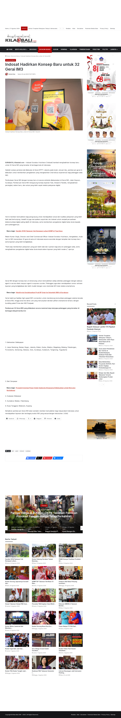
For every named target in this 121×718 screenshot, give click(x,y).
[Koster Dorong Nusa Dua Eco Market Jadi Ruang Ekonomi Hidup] (44, 617)
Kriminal (64, 49)
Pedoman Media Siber (91, 28)
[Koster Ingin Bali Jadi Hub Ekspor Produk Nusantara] (17, 640)
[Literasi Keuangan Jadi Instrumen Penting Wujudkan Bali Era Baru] (71, 662)
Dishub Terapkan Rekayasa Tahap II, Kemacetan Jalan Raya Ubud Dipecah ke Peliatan (106, 339)
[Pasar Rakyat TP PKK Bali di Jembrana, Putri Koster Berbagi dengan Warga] (71, 617)
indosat (22, 451)
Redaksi (68, 28)
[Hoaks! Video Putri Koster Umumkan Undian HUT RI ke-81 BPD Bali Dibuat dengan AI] (71, 640)
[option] (13, 528)
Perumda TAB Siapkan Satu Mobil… (44, 604)
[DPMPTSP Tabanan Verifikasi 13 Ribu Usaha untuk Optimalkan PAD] (44, 573)
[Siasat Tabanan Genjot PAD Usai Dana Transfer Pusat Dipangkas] (17, 595)
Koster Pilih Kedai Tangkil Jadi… (16, 671)
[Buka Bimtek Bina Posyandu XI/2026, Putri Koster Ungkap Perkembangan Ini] (92, 364)
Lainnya (113, 49)
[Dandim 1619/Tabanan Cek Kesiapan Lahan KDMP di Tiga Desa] (17, 550)
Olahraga (73, 49)
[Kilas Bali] (20, 38)
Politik (105, 49)
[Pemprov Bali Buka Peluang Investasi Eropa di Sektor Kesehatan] (71, 573)
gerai (17, 451)
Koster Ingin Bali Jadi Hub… (14, 649)
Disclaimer (80, 28)
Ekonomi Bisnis (44, 49)
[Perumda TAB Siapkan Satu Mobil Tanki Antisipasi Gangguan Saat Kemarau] (44, 595)
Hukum (55, 49)
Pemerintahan (85, 49)
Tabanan (21, 505)
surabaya (28, 451)
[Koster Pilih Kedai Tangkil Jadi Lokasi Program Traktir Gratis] (17, 662)
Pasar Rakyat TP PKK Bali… (68, 626)
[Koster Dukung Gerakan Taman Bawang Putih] (44, 550)
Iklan (74, 28)
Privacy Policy (104, 28)
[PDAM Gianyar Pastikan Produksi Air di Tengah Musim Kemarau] (71, 550)
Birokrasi (33, 49)
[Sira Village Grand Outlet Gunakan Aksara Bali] (44, 640)
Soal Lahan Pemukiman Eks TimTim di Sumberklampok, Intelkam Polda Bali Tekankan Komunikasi (57, 28)
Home (10, 49)
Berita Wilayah (20, 49)
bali (13, 451)
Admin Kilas (12, 74)
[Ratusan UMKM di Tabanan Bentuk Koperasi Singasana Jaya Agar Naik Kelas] (71, 595)
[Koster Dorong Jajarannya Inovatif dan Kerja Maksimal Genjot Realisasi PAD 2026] (17, 573)
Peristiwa (96, 49)
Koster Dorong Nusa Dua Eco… (42, 626)
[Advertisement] (60, 13)
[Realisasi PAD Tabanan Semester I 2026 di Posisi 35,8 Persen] (44, 662)
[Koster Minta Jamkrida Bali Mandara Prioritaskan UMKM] (17, 617)
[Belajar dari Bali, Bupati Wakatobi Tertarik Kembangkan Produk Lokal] (92, 375)
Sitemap (112, 28)
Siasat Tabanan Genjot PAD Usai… (16, 604)
